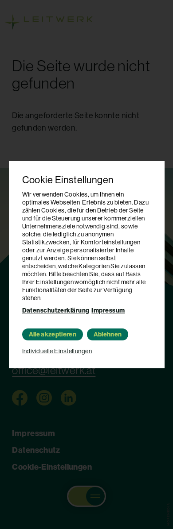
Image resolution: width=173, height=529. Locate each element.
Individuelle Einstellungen (57, 351)
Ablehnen (108, 334)
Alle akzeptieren (53, 334)
